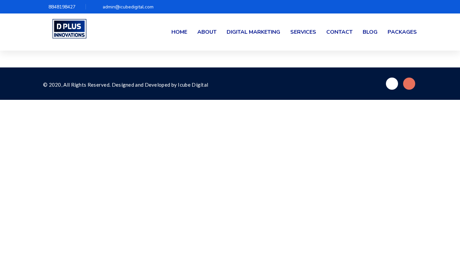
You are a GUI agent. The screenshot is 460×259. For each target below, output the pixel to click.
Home (179, 32)
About (207, 32)
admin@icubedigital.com (128, 7)
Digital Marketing (253, 32)
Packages (402, 32)
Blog (370, 32)
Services (303, 32)
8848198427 (61, 7)
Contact (339, 32)
